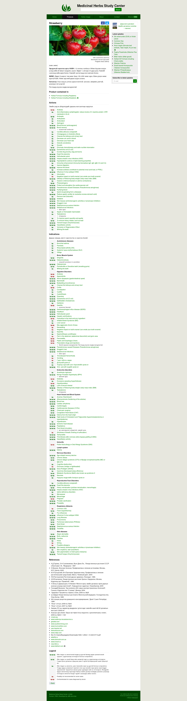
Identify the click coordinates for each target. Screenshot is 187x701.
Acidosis (60, 110)
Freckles (60, 538)
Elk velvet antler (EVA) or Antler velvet (125, 37)
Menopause (61, 494)
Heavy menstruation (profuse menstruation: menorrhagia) (76, 487)
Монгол (131, 17)
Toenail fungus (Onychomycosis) (68, 222)
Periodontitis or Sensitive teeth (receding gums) (73, 266)
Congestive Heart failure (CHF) (67, 412)
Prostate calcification (64, 501)
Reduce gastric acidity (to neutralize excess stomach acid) (77, 194)
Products (70, 17)
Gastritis (60, 305)
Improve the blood (63, 167)
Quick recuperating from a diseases (69, 192)
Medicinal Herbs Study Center (101, 5)
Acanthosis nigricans (64, 372)
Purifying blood (62, 190)
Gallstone (60, 303)
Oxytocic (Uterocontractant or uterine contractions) (74, 181)
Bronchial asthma (63, 243)
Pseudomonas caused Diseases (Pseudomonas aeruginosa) (78, 187)
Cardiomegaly (62, 406)
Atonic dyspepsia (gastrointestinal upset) (71, 278)
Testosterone (61, 214)
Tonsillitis (60, 528)
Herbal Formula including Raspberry (63, 95)
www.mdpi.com (56, 633)
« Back (52, 683)
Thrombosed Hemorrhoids (66, 356)
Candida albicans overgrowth (67, 132)
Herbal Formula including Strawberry (63, 98)
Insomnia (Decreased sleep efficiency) (70, 471)
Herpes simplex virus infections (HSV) (70, 158)
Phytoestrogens (62, 183)
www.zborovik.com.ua (58, 639)
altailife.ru (54, 637)
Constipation (61, 289)
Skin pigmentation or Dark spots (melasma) (72, 552)
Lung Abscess (62, 517)
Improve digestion (63, 165)
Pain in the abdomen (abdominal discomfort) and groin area (77, 336)
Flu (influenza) (62, 513)
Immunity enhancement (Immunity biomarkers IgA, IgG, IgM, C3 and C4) (81, 163)
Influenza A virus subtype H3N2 (68, 172)
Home (54, 17)
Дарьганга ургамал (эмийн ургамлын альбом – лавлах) (127, 26)
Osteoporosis (61, 264)
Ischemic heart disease (65, 424)
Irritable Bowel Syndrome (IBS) (67, 320)
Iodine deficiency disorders (66, 492)
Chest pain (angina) (64, 410)
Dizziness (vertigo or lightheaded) (68, 466)
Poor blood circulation (64, 428)
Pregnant (60, 498)
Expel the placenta (63, 154)
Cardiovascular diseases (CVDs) (68, 408)
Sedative (60, 198)
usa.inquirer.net (56, 628)
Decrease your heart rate (65, 140)
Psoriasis (60, 245)
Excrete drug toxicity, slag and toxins (69, 152)
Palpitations (61, 426)
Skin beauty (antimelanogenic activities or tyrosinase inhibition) (78, 201)
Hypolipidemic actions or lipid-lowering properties (74, 161)
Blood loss (60, 401)
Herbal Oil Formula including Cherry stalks (124, 60)
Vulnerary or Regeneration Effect (68, 227)
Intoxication (61, 174)
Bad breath (60, 281)
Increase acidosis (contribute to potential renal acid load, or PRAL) (79, 169)
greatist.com (55, 621)
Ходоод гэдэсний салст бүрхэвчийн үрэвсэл (72, 364)
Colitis (59, 287)
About (101, 17)
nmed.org (54, 617)
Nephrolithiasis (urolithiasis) (66, 334)
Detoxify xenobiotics (64, 143)
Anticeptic (60, 116)
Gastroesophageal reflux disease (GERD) (71, 309)
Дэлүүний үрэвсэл (63, 362)
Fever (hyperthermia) (64, 510)
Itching (59, 543)
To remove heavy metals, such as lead (70, 220)
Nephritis (60, 332)
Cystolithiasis (61, 294)
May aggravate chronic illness (67, 325)
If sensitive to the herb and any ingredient (71, 318)
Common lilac (119, 41)
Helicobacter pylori (63, 156)
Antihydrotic (61, 118)
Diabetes (60, 379)
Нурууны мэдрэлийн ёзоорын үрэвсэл (70, 477)
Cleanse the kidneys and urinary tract (69, 136)
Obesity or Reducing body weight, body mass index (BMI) (76, 178)
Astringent (60, 123)
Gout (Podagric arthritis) (65, 469)
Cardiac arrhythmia (63, 403)
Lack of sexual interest (64, 385)
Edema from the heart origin (66, 415)
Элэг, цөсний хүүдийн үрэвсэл (68, 367)
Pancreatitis (61, 338)
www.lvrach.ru (56, 641)
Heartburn (60, 311)
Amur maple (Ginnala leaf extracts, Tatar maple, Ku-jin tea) (125, 46)
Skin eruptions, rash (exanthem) (68, 549)
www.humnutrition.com (59, 626)
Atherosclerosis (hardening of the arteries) (71, 399)
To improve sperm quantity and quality (70, 218)
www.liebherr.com (57, 646)
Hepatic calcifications (64, 316)
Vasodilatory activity (64, 225)
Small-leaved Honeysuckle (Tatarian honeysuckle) (123, 66)
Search (118, 10)
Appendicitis (61, 276)
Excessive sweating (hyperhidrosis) (69, 381)
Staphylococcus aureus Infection (68, 205)
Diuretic (59, 145)
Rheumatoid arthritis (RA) (65, 248)
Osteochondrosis (63, 260)
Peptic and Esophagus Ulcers (67, 340)
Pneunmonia (61, 519)
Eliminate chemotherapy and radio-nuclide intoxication (75, 147)
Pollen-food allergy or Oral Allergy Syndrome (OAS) (74, 444)
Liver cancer (61, 323)
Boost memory (62, 127)
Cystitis (59, 292)
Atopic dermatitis (62, 534)
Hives (59, 540)
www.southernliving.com (59, 624)
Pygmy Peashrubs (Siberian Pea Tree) (125, 53)
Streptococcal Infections (65, 207)
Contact (117, 17)
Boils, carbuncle (62, 536)
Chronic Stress (62, 457)
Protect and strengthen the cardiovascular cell (72, 185)
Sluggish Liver (62, 203)
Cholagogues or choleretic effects (68, 134)
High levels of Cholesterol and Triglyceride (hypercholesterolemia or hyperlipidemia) (80, 418)
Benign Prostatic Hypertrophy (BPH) (69, 374)
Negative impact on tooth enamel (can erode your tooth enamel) (79, 176)
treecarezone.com (57, 630)
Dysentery (60, 296)
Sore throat (60, 524)
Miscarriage (61, 496)
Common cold (62, 508)
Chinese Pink (118, 43)
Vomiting (60, 358)
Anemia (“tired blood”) (64, 397)
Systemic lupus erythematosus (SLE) (69, 250)
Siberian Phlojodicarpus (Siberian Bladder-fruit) (122, 71)
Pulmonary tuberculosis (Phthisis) (68, 522)
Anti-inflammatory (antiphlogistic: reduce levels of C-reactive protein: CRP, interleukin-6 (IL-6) (82, 113)
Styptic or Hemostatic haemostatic (68, 212)
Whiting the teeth (62, 229)
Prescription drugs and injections (68, 343)
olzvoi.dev (73, 696)
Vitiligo (59, 252)
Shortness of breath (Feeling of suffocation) (72, 432)
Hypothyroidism (62, 383)
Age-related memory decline (66, 455)
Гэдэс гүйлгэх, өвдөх (64, 360)
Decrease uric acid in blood (66, 138)
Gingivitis (60, 258)
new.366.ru (55, 644)
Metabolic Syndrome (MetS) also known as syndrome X (76, 473)
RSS (56, 696)
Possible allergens (63, 545)
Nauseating (61, 327)
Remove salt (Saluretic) (65, 196)
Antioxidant (61, 121)
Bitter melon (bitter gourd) (122, 56)
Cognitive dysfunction (64, 464)
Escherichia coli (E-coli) (65, 149)
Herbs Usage (85, 17)
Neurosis (60, 475)
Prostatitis (60, 503)
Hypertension (61, 421)
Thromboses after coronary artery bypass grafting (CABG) (76, 437)
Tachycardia (61, 434)
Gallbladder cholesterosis (66, 301)
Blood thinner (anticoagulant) (67, 125)
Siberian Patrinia (120, 63)
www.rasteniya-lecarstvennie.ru (62, 619)
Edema (59, 450)
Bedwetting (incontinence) (66, 283)
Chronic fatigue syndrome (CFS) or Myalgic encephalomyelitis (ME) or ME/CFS (81, 461)
